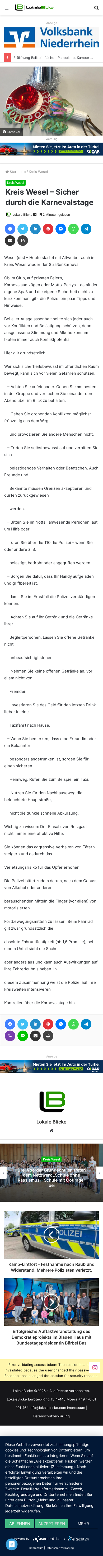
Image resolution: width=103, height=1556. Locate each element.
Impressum (76, 1407)
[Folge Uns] (95, 1367)
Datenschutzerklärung (51, 1416)
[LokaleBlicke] (34, 7)
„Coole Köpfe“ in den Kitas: (51, 1177)
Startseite (17, 172)
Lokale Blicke (22, 215)
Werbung (52, 139)
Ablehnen (19, 1523)
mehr (83, 1523)
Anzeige (51, 23)
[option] (51, 1173)
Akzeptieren (51, 1523)
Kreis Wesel (38, 172)
